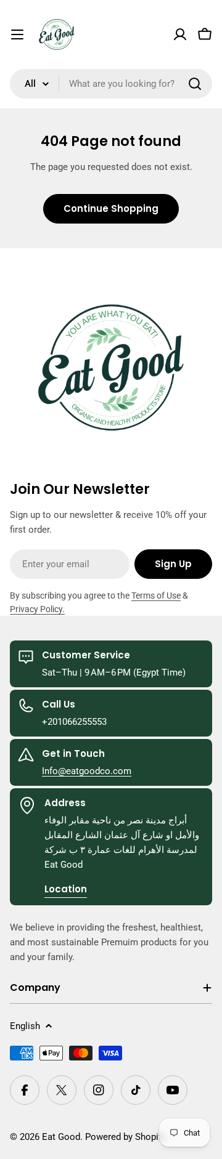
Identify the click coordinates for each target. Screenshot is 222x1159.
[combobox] (111, 84)
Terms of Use (156, 595)
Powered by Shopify (125, 1136)
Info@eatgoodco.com (86, 771)
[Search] (194, 83)
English (25, 1026)
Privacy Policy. (37, 609)
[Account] (180, 34)
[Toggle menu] (17, 34)
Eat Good (61, 1136)
